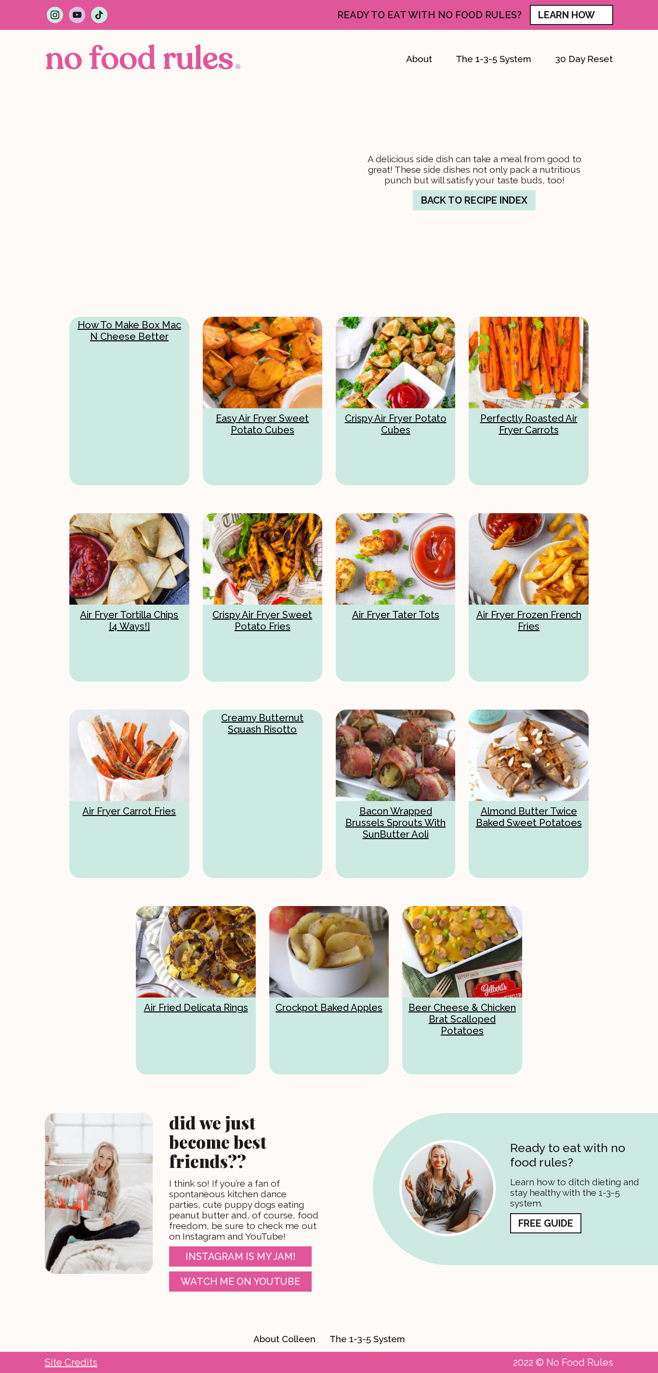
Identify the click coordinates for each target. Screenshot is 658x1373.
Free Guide (545, 1223)
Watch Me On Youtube (240, 1281)
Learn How (566, 15)
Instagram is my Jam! (240, 1256)
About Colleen (284, 1339)
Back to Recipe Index (474, 200)
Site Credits (71, 1362)
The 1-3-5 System (367, 1339)
